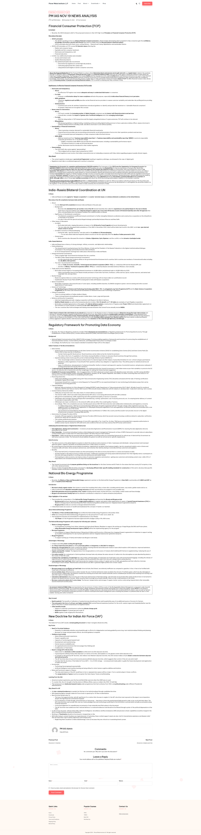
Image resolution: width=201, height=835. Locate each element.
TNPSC (85, 815)
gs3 (68, 12)
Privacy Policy (52, 817)
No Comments (82, 20)
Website (121, 780)
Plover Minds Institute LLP (58, 3)
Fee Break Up (87, 819)
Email (86, 780)
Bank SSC (86, 817)
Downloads (51, 815)
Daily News (52, 12)
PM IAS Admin (66, 728)
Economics (61, 12)
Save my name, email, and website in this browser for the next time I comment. (73, 788)
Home (50, 812)
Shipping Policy (52, 821)
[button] (147, 3)
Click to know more (123, 813)
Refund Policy (52, 823)
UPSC (85, 812)
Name (50, 780)
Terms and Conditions (54, 819)
